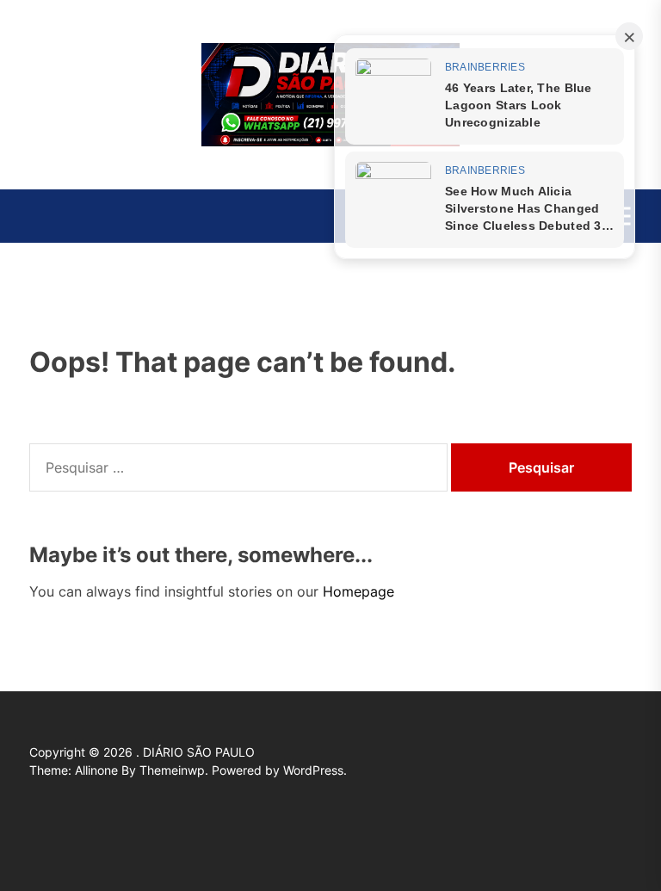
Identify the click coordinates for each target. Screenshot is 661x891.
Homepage (358, 591)
